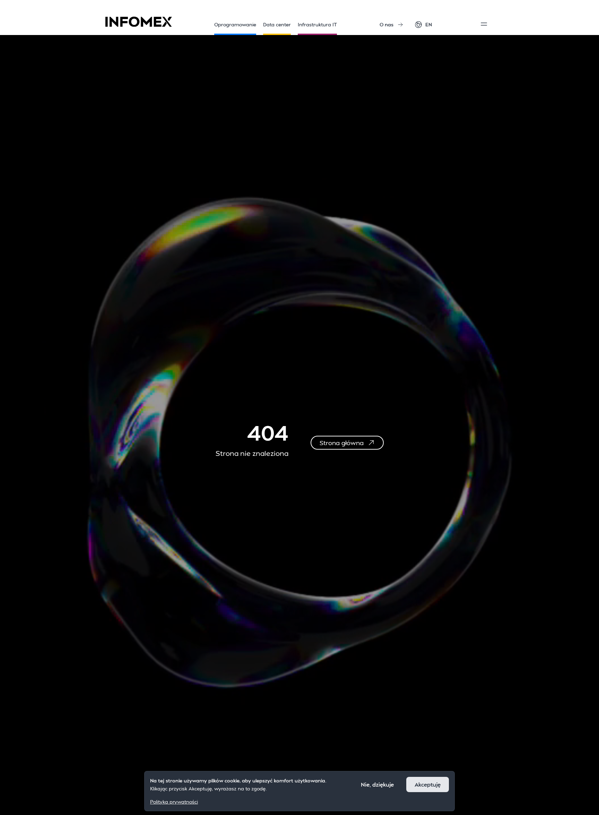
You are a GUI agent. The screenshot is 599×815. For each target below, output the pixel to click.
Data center (277, 24)
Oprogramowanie (235, 24)
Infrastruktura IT (317, 24)
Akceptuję (428, 784)
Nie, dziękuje (377, 784)
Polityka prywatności (174, 801)
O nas (386, 24)
